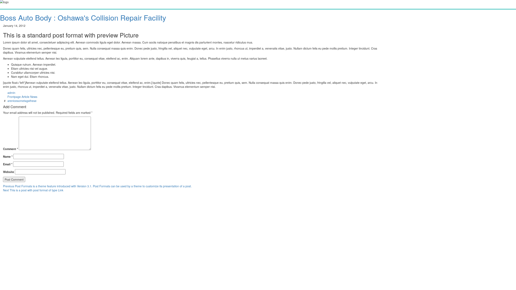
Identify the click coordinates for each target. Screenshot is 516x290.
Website (8, 172)
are (9, 101)
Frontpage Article (18, 97)
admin (11, 93)
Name (7, 156)
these (32, 101)
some (20, 101)
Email (7, 164)
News (33, 97)
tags (26, 101)
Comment (10, 149)
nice (14, 101)
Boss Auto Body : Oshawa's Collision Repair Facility (83, 17)
